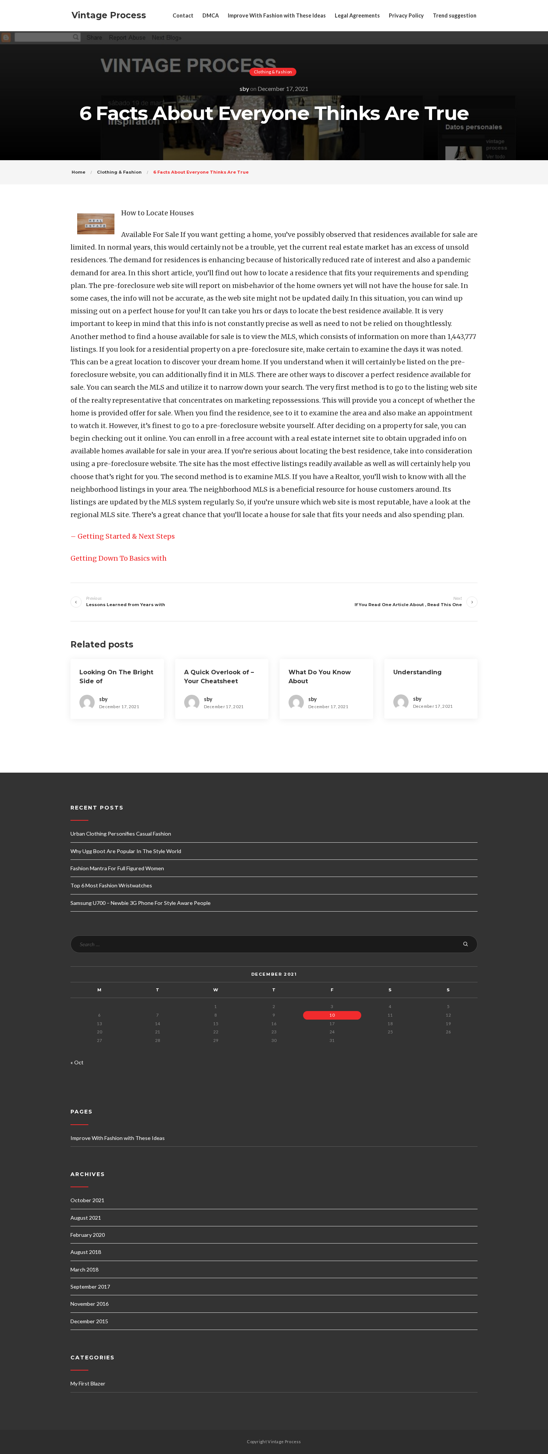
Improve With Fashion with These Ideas (277, 15)
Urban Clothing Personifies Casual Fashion (120, 833)
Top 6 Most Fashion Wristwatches (111, 885)
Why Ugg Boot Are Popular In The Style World (125, 851)
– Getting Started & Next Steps (122, 536)
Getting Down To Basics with (118, 558)
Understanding (417, 672)
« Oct (77, 1062)
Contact (183, 15)
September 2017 (90, 1286)
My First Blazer (87, 1383)
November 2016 (89, 1304)
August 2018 (85, 1252)
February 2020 (87, 1235)
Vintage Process (109, 15)
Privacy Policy (406, 15)
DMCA (210, 15)
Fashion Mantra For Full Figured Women (117, 868)
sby (244, 88)
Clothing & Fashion (273, 71)
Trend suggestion (454, 15)
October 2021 (87, 1200)
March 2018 (84, 1269)
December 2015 (89, 1321)
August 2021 (85, 1217)
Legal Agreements (357, 15)
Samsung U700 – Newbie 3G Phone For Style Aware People (140, 903)
